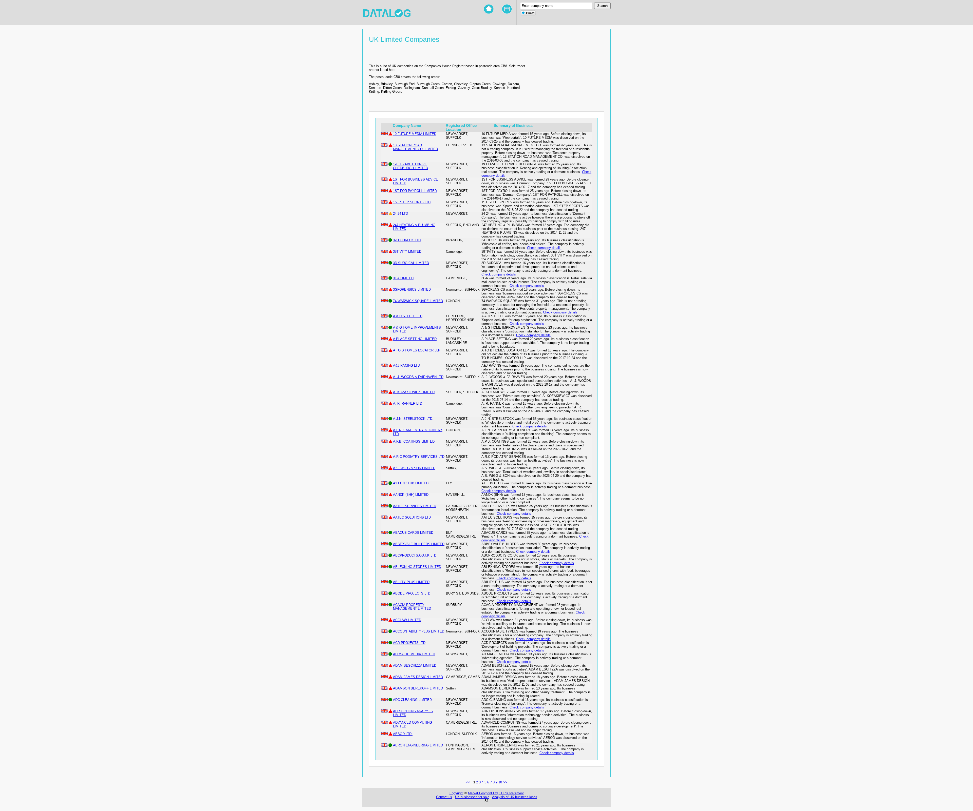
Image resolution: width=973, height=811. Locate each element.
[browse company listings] (507, 9)
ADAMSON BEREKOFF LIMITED (418, 688)
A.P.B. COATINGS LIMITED (414, 441)
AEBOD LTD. (403, 734)
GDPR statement (511, 793)
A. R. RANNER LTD (407, 403)
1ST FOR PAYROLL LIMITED (415, 191)
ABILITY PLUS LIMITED (411, 582)
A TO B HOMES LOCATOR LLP (416, 350)
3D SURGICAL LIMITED (411, 263)
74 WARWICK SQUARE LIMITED (418, 301)
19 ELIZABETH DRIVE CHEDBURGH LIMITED (410, 166)
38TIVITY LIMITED (407, 251)
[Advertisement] (566, 77)
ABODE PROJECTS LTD (411, 593)
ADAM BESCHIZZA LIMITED (414, 665)
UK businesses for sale (472, 797)
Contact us (444, 797)
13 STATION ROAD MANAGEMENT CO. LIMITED (415, 147)
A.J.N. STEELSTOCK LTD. (413, 419)
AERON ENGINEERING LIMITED (418, 745)
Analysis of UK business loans (514, 797)
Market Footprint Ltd (483, 793)
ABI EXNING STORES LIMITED (417, 567)
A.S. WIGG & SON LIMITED (414, 468)
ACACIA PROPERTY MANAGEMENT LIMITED (412, 606)
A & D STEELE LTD (407, 316)
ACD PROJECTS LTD (409, 643)
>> (505, 782)
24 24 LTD (400, 213)
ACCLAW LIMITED (407, 620)
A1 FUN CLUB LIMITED (410, 483)
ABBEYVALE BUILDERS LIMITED (418, 544)
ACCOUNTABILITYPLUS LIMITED (418, 631)
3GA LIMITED (403, 278)
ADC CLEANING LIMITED (412, 700)
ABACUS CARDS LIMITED (413, 533)
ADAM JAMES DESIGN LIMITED (418, 677)
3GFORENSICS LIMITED (412, 289)
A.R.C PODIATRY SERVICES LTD (418, 457)
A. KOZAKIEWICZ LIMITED (414, 392)
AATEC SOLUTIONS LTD (412, 517)
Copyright (456, 793)
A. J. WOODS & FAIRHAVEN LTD (418, 377)
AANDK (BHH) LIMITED (410, 495)
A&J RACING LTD (406, 365)
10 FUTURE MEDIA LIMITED (414, 134)
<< (468, 782)
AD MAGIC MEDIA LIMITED (414, 654)
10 (500, 782)
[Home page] (489, 9)
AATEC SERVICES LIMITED (414, 506)
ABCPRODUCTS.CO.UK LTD (414, 555)
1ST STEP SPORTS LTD (412, 202)
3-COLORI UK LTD (407, 240)
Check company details (544, 248)
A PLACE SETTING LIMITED (415, 339)
